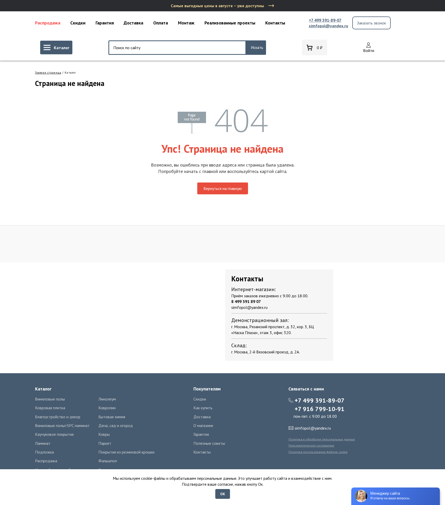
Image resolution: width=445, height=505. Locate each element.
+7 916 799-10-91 (320, 409)
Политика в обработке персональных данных (321, 439)
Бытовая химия (111, 416)
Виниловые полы (50, 399)
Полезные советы (209, 443)
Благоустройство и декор (57, 416)
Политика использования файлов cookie (318, 452)
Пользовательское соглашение (311, 445)
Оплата (160, 23)
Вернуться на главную (222, 188)
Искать (257, 47)
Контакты (275, 23)
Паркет (104, 443)
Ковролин (107, 407)
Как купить (202, 407)
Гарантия (105, 23)
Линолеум (107, 399)
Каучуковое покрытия (54, 434)
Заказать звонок (371, 22)
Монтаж (186, 23)
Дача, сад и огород (115, 425)
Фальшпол (107, 460)
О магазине (203, 425)
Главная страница (48, 72)
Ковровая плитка (50, 407)
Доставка (133, 23)
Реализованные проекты (229, 23)
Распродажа (47, 23)
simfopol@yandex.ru (328, 25)
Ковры (104, 434)
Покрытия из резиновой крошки (126, 452)
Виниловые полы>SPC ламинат (62, 425)
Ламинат (42, 443)
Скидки (77, 23)
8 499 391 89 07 (246, 301)
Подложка (44, 452)
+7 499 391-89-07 (325, 20)
